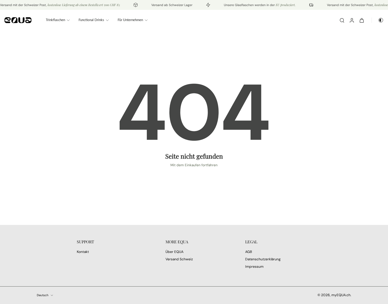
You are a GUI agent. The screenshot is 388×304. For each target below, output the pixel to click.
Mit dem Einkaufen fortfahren (194, 165)
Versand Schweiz (179, 259)
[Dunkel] (378, 20)
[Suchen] (342, 20)
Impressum (254, 267)
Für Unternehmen (130, 20)
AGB (248, 252)
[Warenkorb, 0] (362, 20)
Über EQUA (174, 252)
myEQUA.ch (341, 295)
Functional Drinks (91, 20)
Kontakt (83, 252)
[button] (114, 241)
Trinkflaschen (55, 20)
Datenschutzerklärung (263, 259)
